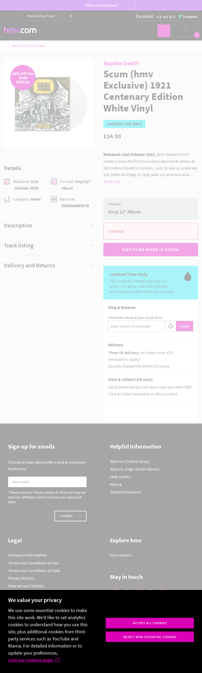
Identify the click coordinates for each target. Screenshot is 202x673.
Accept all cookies (150, 623)
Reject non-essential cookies (149, 637)
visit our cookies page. (31, 660)
